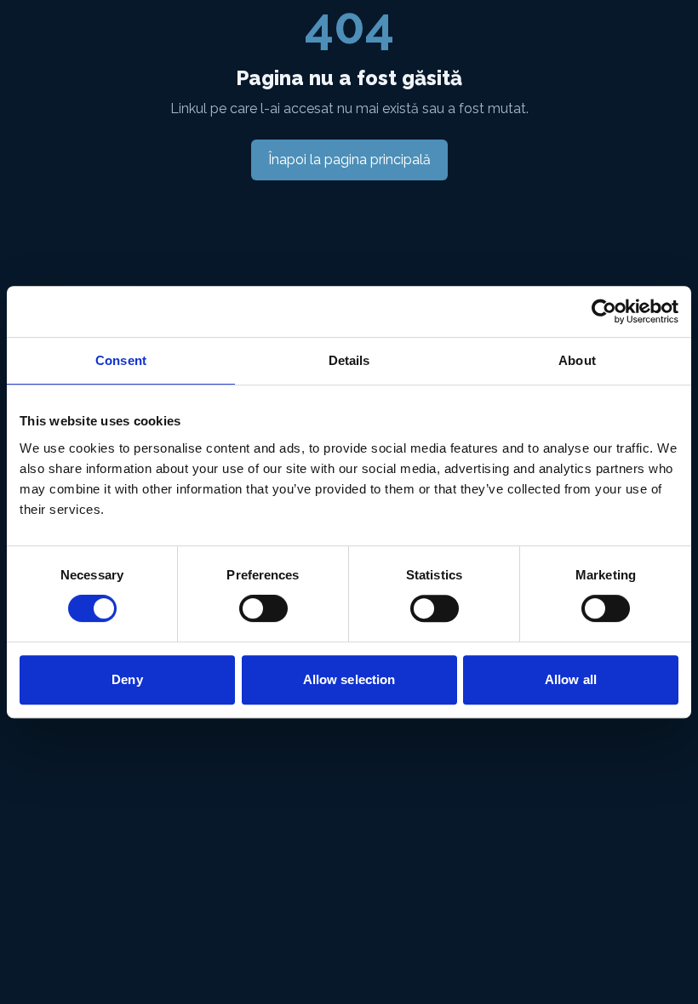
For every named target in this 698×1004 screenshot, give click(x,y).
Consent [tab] (120, 360)
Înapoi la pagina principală (349, 159)
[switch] (263, 608)
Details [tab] (349, 360)
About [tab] (577, 360)
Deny (127, 679)
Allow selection (349, 679)
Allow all (571, 679)
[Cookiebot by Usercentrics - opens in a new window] (603, 311)
